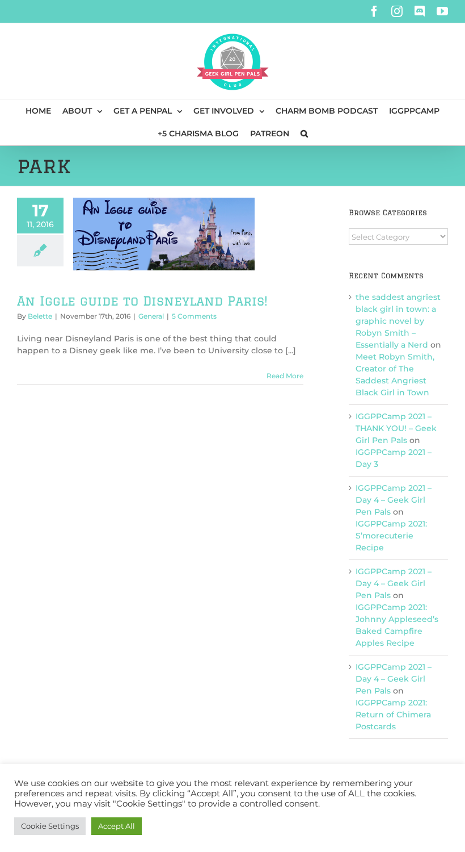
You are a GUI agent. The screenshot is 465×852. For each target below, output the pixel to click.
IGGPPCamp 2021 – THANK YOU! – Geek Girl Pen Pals (396, 428)
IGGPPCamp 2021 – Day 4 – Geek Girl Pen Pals (394, 500)
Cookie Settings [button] (50, 825)
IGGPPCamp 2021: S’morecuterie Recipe (391, 536)
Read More (285, 375)
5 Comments (194, 316)
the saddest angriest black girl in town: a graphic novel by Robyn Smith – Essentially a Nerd (398, 321)
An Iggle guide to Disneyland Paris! (142, 301)
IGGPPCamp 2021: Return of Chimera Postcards (393, 715)
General (151, 316)
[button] (304, 133)
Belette (40, 316)
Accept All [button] (116, 825)
